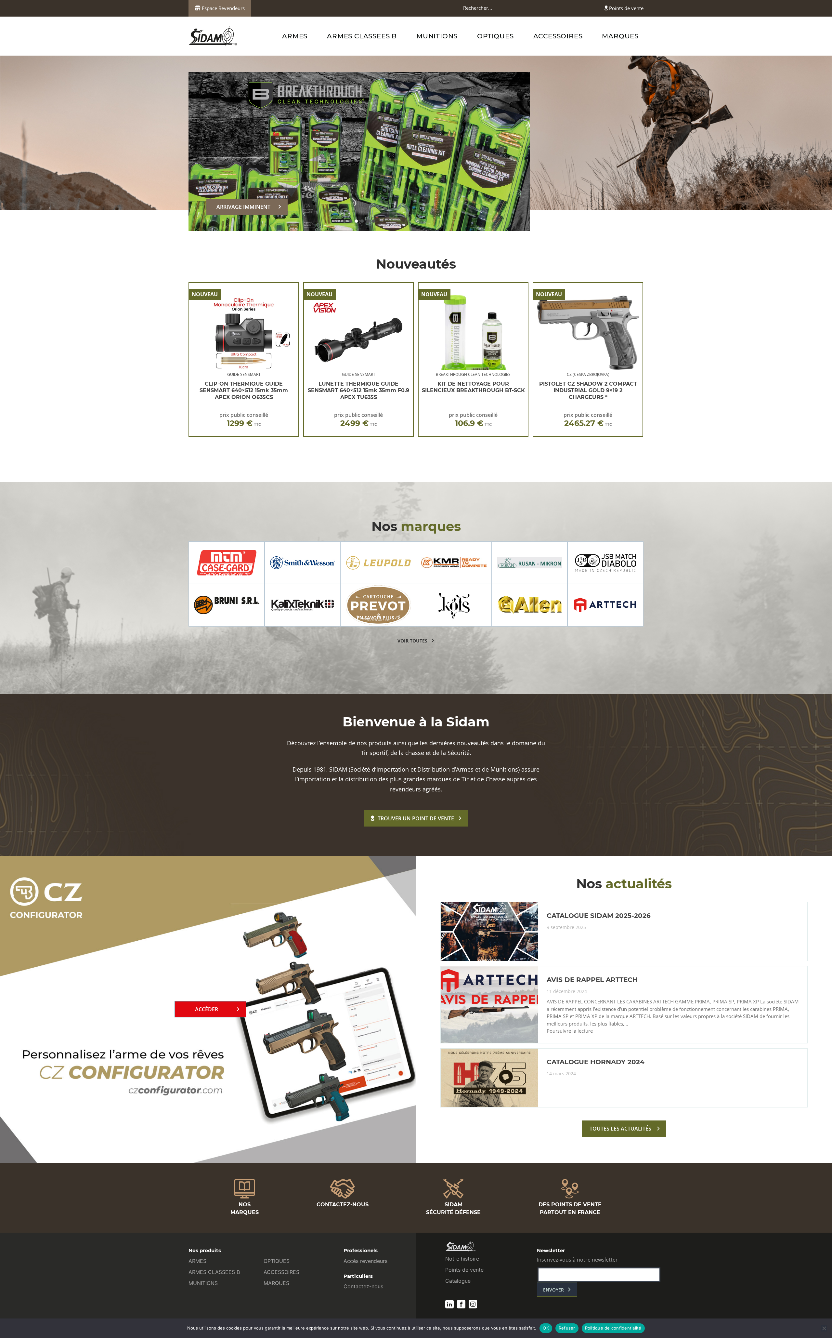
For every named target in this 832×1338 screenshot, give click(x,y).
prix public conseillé (243, 419)
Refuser (567, 1328)
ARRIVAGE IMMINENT (243, 206)
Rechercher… (477, 8)
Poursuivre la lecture (570, 1031)
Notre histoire (462, 1258)
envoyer (553, 1290)
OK (546, 1328)
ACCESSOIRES (558, 36)
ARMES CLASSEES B (362, 36)
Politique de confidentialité (613, 1328)
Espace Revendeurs (223, 8)
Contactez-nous (363, 1286)
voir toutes (412, 641)
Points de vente (626, 8)
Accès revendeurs (365, 1261)
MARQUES (620, 36)
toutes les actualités (620, 1128)
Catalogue (458, 1281)
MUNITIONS (437, 36)
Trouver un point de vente (416, 818)
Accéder (206, 1009)
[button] (344, 221)
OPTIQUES (495, 36)
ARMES (294, 36)
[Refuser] (824, 1328)
